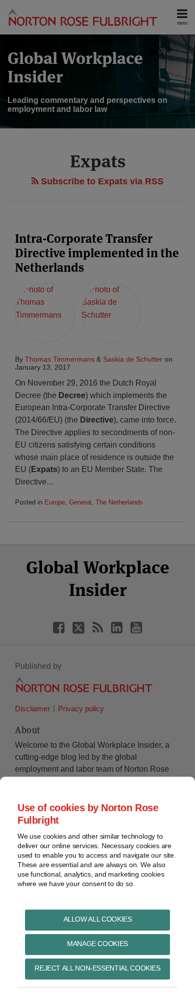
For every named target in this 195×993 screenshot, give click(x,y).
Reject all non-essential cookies (97, 968)
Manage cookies (97, 944)
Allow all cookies (98, 919)
